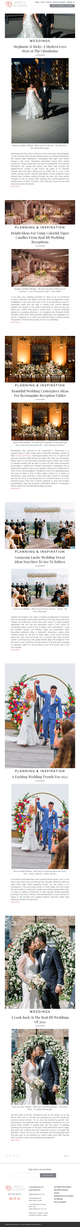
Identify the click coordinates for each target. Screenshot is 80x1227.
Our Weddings (58, 1199)
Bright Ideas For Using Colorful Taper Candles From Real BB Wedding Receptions (40, 237)
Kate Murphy (41, 55)
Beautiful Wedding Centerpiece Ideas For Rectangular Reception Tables (40, 393)
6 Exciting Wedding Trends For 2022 (40, 776)
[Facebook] (10, 1199)
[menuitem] (37, 2)
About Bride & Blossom (61, 1190)
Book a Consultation (60, 1202)
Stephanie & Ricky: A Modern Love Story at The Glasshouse (40, 48)
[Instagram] (14, 1199)
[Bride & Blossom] (15, 1188)
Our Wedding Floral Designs (62, 1187)
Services (56, 1193)
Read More (15, 488)
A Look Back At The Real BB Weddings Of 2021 (40, 1019)
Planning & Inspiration (40, 385)
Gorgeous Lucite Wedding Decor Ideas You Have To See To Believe (40, 559)
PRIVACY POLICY (36, 1224)
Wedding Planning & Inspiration (63, 1196)
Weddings (40, 41)
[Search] (74, 2)
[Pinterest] (18, 1199)
